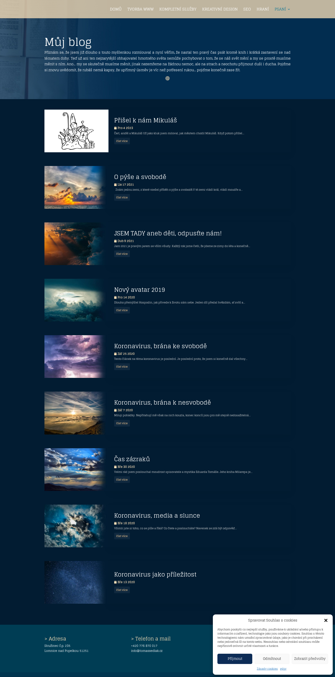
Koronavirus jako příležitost (155, 574)
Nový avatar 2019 (139, 289)
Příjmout (235, 659)
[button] (326, 620)
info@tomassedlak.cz (146, 650)
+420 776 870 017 (144, 645)
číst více (122, 141)
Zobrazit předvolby (310, 659)
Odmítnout (272, 659)
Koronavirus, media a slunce (157, 515)
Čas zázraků (132, 459)
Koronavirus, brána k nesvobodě (162, 402)
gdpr (283, 668)
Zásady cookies (267, 668)
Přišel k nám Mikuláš (145, 120)
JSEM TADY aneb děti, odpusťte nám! (168, 233)
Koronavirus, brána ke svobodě (160, 346)
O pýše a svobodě (140, 176)
